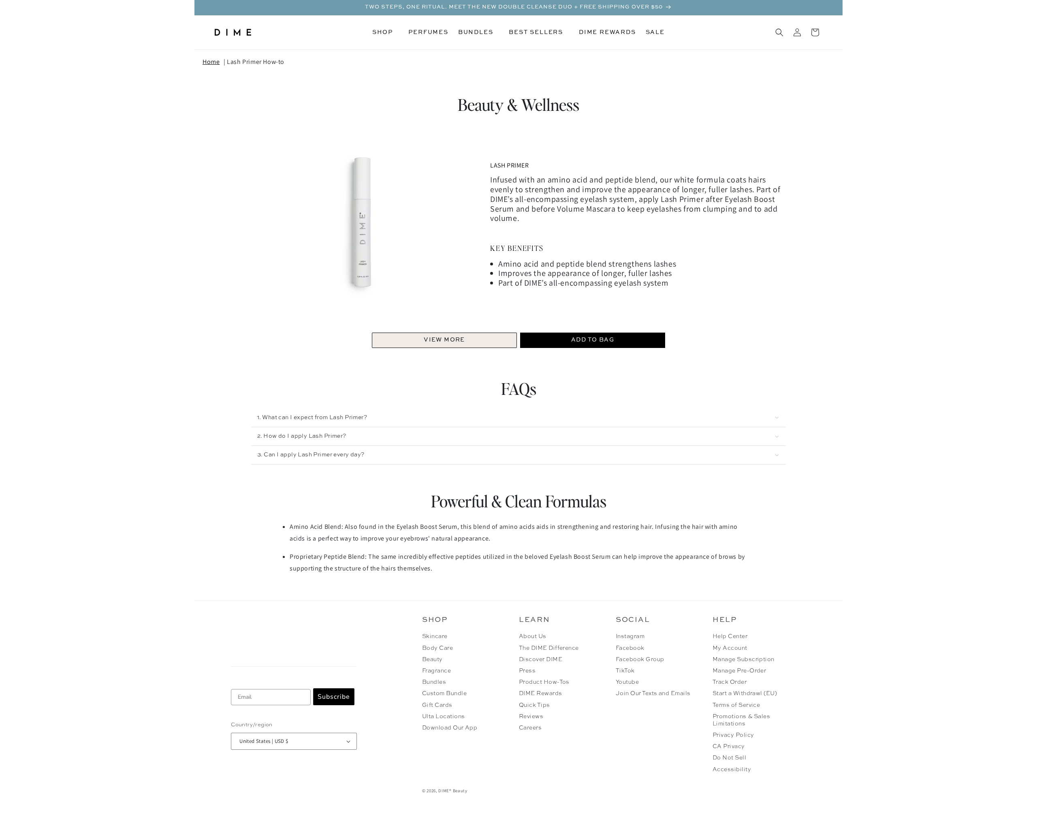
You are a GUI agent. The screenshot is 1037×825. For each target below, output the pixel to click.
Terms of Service (736, 705)
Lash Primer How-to (255, 61)
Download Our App (450, 728)
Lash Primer (509, 165)
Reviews (531, 716)
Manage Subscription (744, 659)
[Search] (779, 32)
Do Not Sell (729, 758)
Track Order (730, 682)
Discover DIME (540, 659)
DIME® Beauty (452, 790)
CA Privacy (729, 746)
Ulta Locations (443, 716)
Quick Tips (534, 705)
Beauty (432, 659)
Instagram (630, 636)
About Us (532, 636)
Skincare (435, 636)
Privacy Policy (733, 735)
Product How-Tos (544, 682)
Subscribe (334, 696)
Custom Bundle (444, 693)
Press (527, 671)
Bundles (434, 682)
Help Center (730, 636)
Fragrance (436, 671)
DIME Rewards (540, 693)
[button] (385, 32)
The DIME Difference (549, 648)
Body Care (437, 648)
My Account (730, 648)
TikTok (625, 671)
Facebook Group (640, 659)
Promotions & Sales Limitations (741, 720)
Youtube (627, 682)
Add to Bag (592, 340)
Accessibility (732, 769)
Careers (530, 728)
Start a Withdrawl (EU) (745, 693)
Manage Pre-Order (739, 671)
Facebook (630, 648)
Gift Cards (437, 705)
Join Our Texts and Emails (653, 693)
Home (211, 61)
